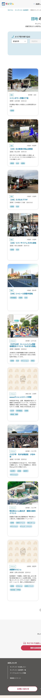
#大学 (12, 411)
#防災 (32, 361)
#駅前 (12, 163)
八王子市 (33, 451)
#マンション (25, 361)
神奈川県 (28, 394)
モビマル (10, 10)
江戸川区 (33, 341)
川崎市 (34, 394)
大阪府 (29, 146)
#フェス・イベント (26, 526)
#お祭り (12, 471)
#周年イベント (20, 523)
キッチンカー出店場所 (21, 10)
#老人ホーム (31, 523)
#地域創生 (13, 298)
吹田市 (34, 146)
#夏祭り (25, 471)
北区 (35, 95)
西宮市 (34, 566)
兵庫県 (29, 566)
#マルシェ (19, 586)
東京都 (30, 95)
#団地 (12, 110)
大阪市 (34, 196)
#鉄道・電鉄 (14, 414)
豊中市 (34, 290)
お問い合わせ (23, 688)
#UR (17, 163)
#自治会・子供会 (15, 590)
